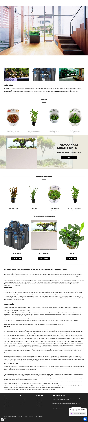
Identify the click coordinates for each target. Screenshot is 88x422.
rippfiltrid (56, 91)
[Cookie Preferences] (2, 419)
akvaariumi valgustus (12, 91)
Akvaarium (6, 88)
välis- (49, 91)
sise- (52, 91)
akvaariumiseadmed (53, 90)
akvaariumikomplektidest (10, 90)
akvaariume (72, 88)
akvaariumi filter (80, 90)
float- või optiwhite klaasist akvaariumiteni (32, 90)
